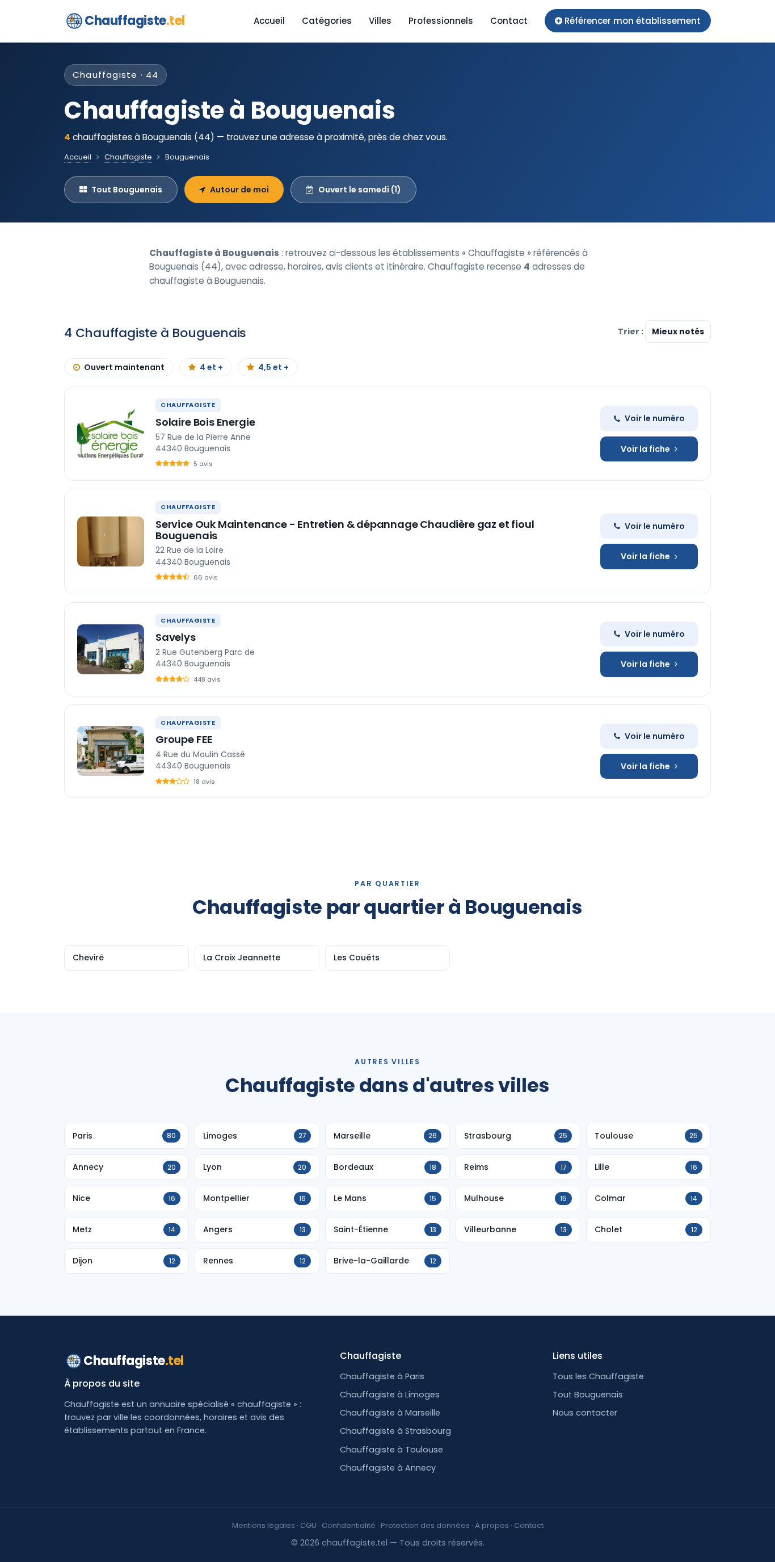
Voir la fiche (645, 449)
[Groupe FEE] (110, 751)
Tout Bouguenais (126, 189)
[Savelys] (110, 649)
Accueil (269, 21)
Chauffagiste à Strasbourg (395, 1431)
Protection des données (425, 1525)
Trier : (631, 331)
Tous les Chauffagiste (598, 1376)
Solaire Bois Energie (205, 422)
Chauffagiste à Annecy (388, 1467)
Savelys (175, 637)
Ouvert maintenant (124, 367)
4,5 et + (273, 367)
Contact (509, 21)
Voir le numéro (655, 418)
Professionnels (440, 21)
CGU (308, 1525)
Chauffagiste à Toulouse (391, 1449)
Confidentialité (349, 1525)
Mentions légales (263, 1525)
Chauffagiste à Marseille (390, 1412)
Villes (380, 21)
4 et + (211, 367)
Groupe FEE (184, 739)
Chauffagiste (135, 21)
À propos (492, 1525)
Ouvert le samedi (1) (359, 189)
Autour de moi (239, 189)
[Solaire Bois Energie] (110, 434)
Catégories (327, 21)
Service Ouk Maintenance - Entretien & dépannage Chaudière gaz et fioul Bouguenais (344, 530)
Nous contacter (585, 1412)
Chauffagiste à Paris (382, 1376)
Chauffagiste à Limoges (390, 1394)
